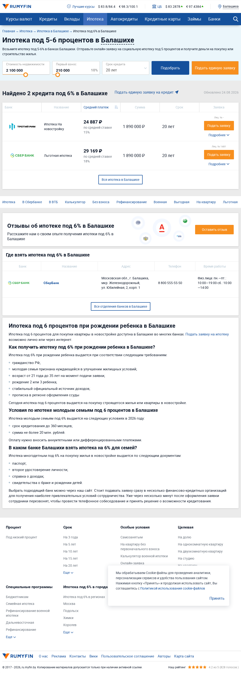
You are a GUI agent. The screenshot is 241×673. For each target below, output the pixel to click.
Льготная (230, 202)
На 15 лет (70, 558)
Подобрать (170, 67)
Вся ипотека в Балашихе (120, 179)
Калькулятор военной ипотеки (144, 556)
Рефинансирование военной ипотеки (28, 613)
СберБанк (51, 283)
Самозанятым (131, 537)
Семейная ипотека (20, 603)
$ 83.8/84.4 (106, 6)
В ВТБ (53, 202)
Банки (214, 19)
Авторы (164, 656)
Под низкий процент (21, 537)
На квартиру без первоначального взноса (140, 546)
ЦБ (159, 6)
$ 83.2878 (172, 6)
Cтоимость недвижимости (25, 64)
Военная (160, 202)
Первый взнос (66, 64)
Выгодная (181, 202)
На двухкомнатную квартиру (200, 551)
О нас (43, 656)
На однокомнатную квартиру (200, 544)
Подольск (71, 610)
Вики (93, 656)
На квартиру (206, 202)
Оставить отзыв (214, 229)
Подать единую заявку (215, 67)
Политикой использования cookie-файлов (172, 588)
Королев (69, 625)
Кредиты (48, 19)
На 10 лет (70, 551)
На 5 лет (69, 544)
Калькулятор (75, 202)
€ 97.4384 (193, 6)
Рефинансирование (131, 202)
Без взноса (100, 202)
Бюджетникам (17, 597)
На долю (184, 537)
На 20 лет (70, 565)
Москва (69, 603)
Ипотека (95, 19)
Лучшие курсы (83, 6)
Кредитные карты (163, 19)
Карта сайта (184, 656)
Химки (68, 617)
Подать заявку (218, 125)
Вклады (72, 19)
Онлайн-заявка (132, 563)
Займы (194, 19)
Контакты (77, 656)
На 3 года (70, 537)
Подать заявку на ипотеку (207, 334)
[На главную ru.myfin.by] (17, 656)
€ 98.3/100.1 (128, 6)
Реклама (59, 656)
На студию (186, 558)
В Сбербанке (32, 202)
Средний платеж (96, 107)
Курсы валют (19, 19)
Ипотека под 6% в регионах (84, 597)
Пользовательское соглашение (127, 656)
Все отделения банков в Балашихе (120, 306)
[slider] (25, 74)
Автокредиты (124, 19)
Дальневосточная (20, 622)
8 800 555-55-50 (170, 283)
